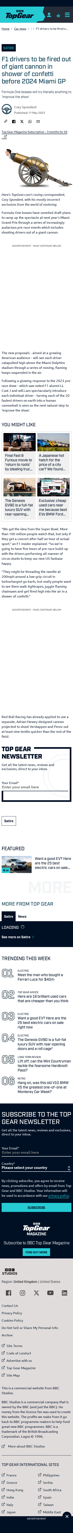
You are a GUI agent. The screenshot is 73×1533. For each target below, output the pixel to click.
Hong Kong (14, 1490)
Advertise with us (19, 1361)
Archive (7, 1335)
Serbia (48, 1483)
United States (50, 1281)
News (22, 916)
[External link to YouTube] (50, 1292)
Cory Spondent (25, 107)
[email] (38, 121)
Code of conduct (18, 1353)
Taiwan (48, 1505)
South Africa (52, 1490)
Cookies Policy (12, 1320)
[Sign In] (49, 14)
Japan (11, 1512)
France (11, 1475)
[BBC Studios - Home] (12, 1271)
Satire (8, 48)
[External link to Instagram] (22, 1292)
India (10, 1497)
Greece (11, 1483)
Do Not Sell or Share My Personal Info (30, 1328)
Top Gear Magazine (21, 1368)
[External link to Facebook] (8, 1292)
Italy (9, 1505)
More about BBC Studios (23, 1446)
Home (6, 29)
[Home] (28, 15)
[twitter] (22, 121)
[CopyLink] (6, 121)
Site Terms (14, 1346)
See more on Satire (16, 937)
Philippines (51, 1475)
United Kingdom (25, 1281)
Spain (47, 1497)
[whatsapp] (30, 121)
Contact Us (10, 1306)
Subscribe (36, 1207)
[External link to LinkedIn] (64, 1292)
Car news (20, 29)
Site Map (13, 1375)
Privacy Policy (12, 1313)
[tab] (9, 916)
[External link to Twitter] (36, 1292)
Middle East (52, 1512)
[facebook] (14, 121)
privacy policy (58, 1195)
